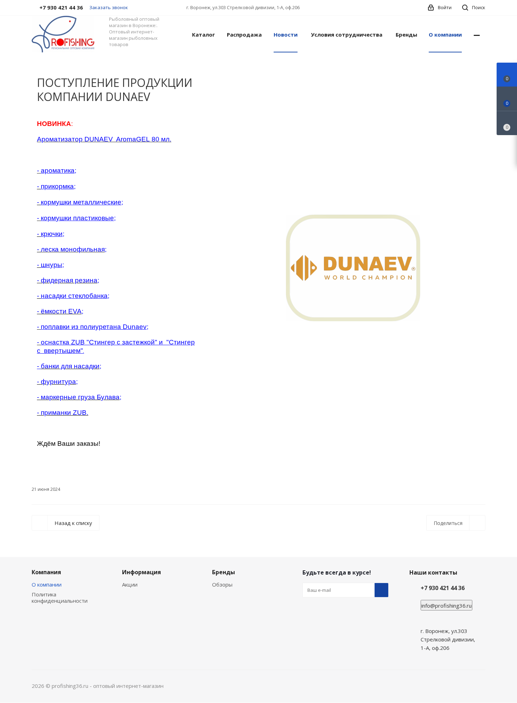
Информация (141, 572)
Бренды (223, 572)
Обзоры (222, 584)
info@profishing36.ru (446, 605)
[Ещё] (477, 34)
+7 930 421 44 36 (443, 588)
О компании (47, 584)
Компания (46, 572)
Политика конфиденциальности (60, 597)
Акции (130, 584)
